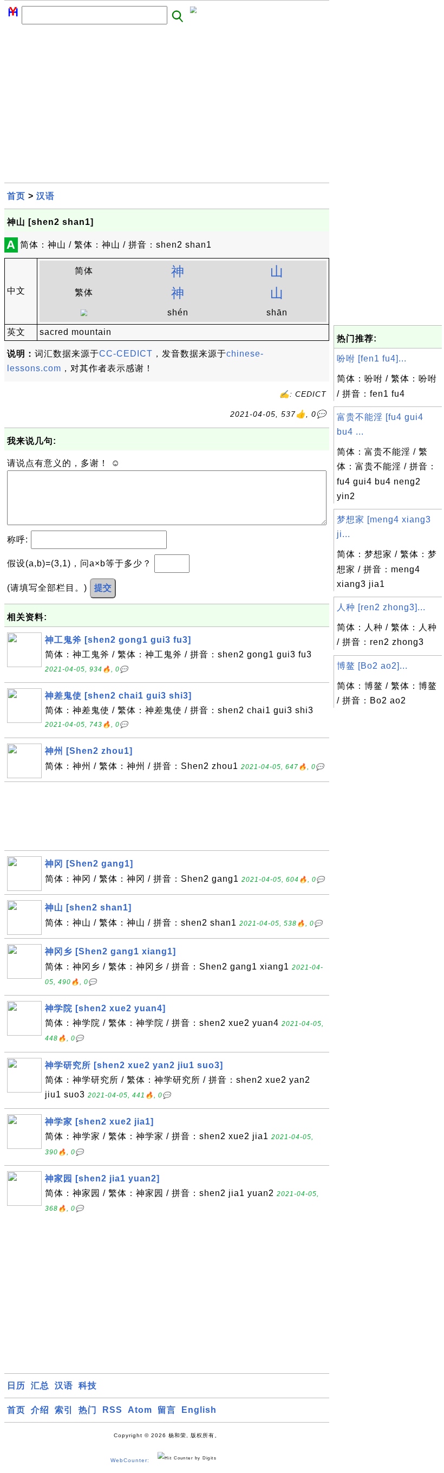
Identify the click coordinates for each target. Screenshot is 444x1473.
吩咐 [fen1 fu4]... (372, 358)
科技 (88, 1385)
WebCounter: (129, 1460)
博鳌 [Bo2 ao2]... (372, 665)
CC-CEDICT (126, 353)
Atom (140, 1409)
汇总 (40, 1385)
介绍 (40, 1409)
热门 (88, 1409)
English (199, 1409)
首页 (16, 196)
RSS (112, 1409)
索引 (64, 1409)
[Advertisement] (166, 107)
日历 (16, 1385)
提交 (103, 587)
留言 (167, 1409)
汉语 (45, 196)
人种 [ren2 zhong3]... (381, 607)
